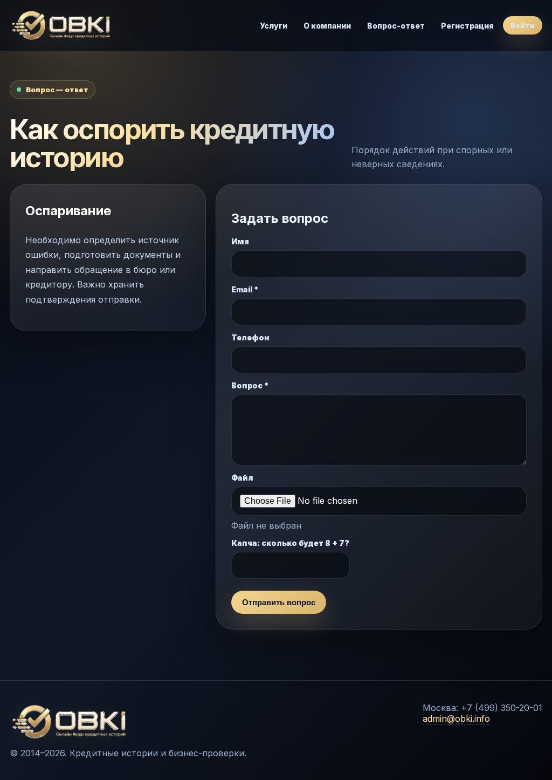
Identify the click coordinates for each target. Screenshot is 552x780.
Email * (245, 289)
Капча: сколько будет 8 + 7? (290, 543)
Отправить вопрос (278, 602)
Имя (240, 241)
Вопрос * (250, 385)
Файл (242, 477)
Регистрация (467, 25)
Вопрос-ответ (396, 25)
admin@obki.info (456, 718)
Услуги (273, 25)
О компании (327, 25)
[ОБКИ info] (69, 25)
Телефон (250, 337)
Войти (522, 25)
